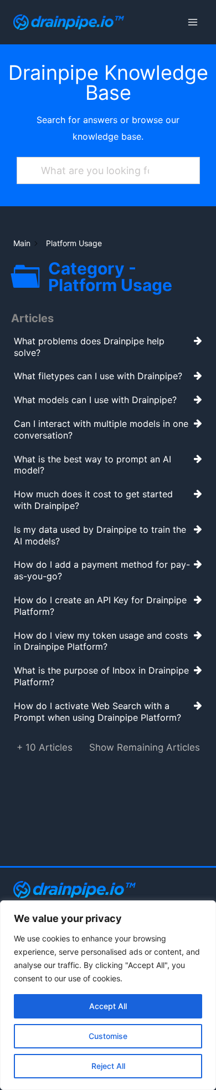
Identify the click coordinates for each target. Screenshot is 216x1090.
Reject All (108, 1066)
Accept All (108, 1006)
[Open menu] (192, 21)
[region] (108, 995)
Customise (108, 1036)
